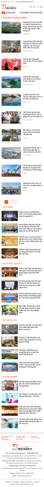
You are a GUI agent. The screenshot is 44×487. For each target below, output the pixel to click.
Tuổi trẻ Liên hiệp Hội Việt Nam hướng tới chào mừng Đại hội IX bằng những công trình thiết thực (30, 272)
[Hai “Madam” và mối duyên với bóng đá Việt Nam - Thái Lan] (10, 398)
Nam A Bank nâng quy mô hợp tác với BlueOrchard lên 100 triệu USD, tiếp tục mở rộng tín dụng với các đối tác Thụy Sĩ (30, 228)
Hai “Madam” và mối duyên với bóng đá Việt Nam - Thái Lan (30, 395)
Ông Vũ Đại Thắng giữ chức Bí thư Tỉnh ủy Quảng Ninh (32, 61)
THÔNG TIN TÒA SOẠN (12, 482)
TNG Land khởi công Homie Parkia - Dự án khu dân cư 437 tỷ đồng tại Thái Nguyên (30, 365)
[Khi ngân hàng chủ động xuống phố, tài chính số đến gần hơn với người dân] (10, 385)
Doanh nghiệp (10, 377)
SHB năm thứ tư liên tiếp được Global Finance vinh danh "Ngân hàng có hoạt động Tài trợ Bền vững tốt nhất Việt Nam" (30, 410)
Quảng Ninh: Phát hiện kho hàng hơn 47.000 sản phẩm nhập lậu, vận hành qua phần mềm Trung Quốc (32, 45)
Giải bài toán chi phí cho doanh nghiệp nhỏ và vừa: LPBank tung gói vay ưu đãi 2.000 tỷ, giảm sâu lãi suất (30, 240)
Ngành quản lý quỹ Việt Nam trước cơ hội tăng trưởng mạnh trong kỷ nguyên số (30, 214)
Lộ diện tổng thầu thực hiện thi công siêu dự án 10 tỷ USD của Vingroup (32, 97)
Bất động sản (26, 34)
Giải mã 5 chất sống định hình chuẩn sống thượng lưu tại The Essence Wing (30, 340)
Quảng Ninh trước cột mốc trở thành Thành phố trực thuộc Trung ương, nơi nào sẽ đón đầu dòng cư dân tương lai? (32, 26)
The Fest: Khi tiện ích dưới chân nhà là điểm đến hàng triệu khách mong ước (30, 327)
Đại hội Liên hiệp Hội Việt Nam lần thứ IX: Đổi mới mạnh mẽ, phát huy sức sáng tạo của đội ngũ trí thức (30, 284)
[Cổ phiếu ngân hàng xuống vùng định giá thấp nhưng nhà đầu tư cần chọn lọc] (10, 423)
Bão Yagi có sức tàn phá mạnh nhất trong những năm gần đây (31, 132)
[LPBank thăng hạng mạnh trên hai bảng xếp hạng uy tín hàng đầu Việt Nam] (10, 253)
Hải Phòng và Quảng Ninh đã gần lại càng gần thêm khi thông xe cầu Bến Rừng (32, 168)
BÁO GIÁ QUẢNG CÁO (27, 484)
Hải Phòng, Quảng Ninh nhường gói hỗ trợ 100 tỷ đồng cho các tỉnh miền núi (32, 114)
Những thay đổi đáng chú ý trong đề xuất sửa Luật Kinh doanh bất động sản (29, 352)
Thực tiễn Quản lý (28, 51)
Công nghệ (5, 439)
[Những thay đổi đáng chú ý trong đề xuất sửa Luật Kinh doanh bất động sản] (10, 354)
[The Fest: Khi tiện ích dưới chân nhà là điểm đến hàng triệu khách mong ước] (10, 329)
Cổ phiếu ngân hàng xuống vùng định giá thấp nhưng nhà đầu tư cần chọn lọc (30, 421)
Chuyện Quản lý (21, 436)
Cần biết (25, 137)
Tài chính (8, 207)
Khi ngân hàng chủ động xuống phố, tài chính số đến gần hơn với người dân (30, 384)
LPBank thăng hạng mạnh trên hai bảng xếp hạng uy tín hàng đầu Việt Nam (30, 252)
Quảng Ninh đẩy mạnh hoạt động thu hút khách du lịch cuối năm (32, 79)
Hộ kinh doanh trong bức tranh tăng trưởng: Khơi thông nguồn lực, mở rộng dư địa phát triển (30, 296)
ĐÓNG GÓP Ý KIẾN (27, 482)
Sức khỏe (19, 439)
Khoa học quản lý (12, 264)
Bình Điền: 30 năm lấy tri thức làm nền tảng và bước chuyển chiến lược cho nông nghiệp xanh (29, 309)
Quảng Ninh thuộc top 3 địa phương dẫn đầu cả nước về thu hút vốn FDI (32, 150)
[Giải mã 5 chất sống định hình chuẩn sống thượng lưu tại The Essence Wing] (10, 341)
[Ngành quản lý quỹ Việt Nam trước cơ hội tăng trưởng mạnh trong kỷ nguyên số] (10, 216)
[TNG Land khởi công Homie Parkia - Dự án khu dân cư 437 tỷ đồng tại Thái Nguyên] (10, 366)
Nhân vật (25, 66)
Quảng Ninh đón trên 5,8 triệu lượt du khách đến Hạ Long (32, 185)
